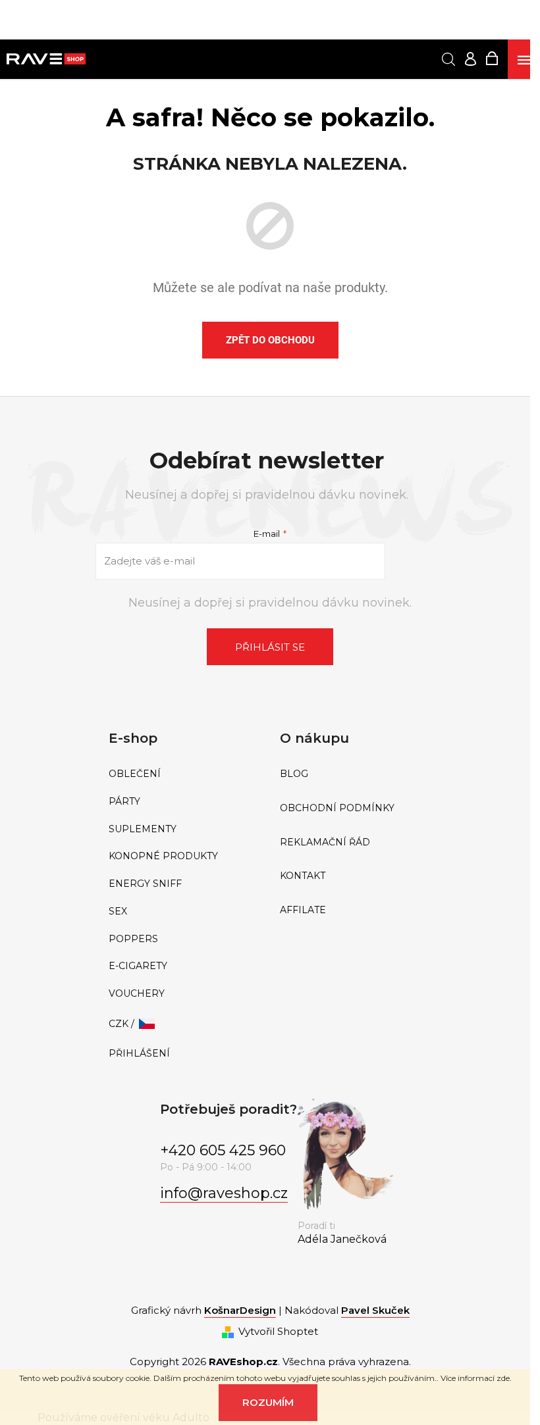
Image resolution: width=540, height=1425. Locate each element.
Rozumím (268, 1402)
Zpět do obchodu (270, 340)
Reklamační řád (325, 842)
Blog (294, 774)
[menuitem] (184, 774)
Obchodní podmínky (337, 808)
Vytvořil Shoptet (278, 1331)
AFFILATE (303, 910)
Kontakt (302, 876)
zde (503, 1378)
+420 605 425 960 (223, 1150)
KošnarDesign (240, 1310)
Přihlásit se (270, 647)
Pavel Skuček (375, 1310)
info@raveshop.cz (224, 1193)
